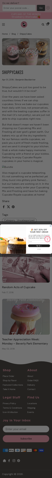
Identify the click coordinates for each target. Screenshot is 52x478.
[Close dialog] (50, 226)
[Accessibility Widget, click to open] (47, 239)
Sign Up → (39, 246)
